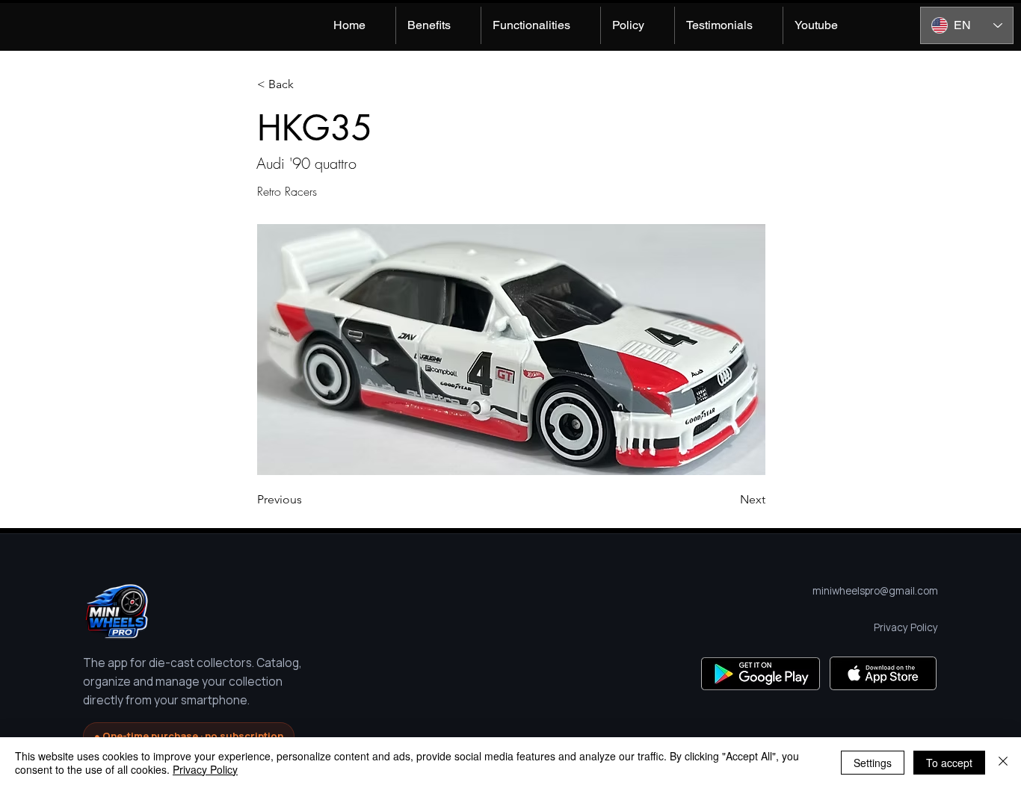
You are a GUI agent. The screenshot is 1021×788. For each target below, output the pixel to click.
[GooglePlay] (760, 673)
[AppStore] (883, 673)
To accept (949, 762)
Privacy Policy (205, 769)
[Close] (1003, 762)
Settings (873, 762)
